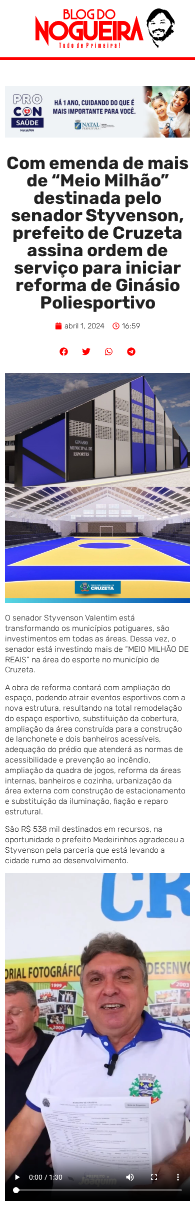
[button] (63, 351)
